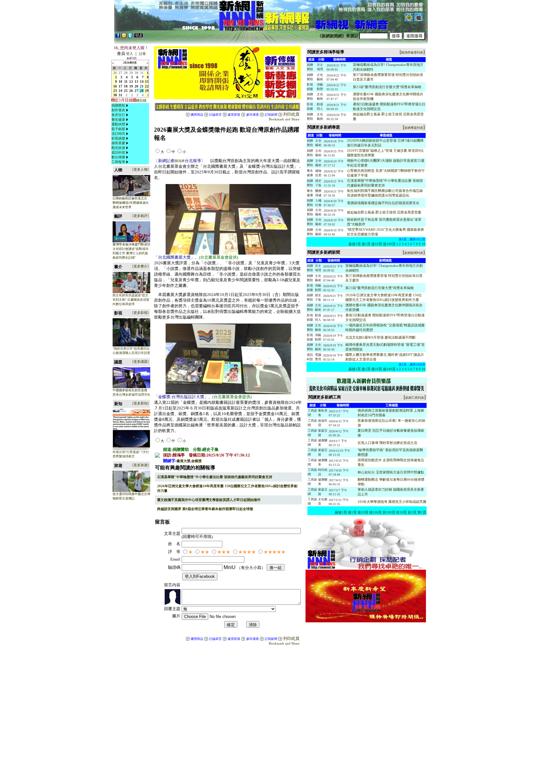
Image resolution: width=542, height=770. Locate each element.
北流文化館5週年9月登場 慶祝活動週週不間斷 (380, 337)
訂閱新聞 (271, 114)
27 (120, 73)
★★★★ (247, 552)
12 (131, 81)
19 (131, 86)
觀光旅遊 (118, 148)
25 (126, 90)
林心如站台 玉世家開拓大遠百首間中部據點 (391, 472)
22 (147, 86)
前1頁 (412, 512)
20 (136, 86)
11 (126, 81)
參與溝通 (252, 114)
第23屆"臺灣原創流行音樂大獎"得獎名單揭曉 (387, 87)
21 (142, 86)
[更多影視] (140, 312)
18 (126, 86)
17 (120, 86)
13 (136, 81)
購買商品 (197, 114)
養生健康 (118, 119)
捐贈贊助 (118, 105)
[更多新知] (140, 403)
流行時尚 (118, 133)
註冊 (142, 53)
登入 (129, 53)
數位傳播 (118, 157)
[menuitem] (120, 105)
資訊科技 (118, 152)
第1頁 (421, 512)
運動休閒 (118, 124)
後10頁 (376, 244)
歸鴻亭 (179, 161)
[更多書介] (140, 266)
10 (120, 81)
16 (115, 86)
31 (142, 73)
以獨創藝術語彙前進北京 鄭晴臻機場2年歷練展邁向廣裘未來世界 (131, 203)
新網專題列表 (413, 127)
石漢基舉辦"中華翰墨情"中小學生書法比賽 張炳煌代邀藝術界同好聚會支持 (214, 477)
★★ (204, 552)
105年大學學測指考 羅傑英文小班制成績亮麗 (392, 502)
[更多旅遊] (140, 465)
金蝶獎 (196, 461)
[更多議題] (140, 361)
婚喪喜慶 (118, 143)
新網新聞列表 (413, 253)
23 (115, 90)
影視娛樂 (118, 138)
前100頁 (389, 512)
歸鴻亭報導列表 (412, 52)
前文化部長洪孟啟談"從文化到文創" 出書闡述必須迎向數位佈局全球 (131, 299)
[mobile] (138, 37)
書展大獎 (183, 461)
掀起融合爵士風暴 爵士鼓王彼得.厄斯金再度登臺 (384, 212)
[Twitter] (130, 37)
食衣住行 (118, 115)
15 (147, 81)
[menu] (120, 133)
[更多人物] (140, 169)
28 (126, 73)
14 (142, 81)
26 (115, 73)
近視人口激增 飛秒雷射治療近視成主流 (387, 443)
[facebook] (117, 37)
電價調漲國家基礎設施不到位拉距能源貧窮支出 (383, 203)
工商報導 (118, 162)
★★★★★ (274, 552)
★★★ (223, 552)
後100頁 (389, 244)
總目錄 (141, 100)
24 (120, 90)
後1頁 (366, 244)
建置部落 (234, 114)
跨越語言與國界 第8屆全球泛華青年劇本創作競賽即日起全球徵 (205, 509)
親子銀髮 (118, 129)
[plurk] (123, 37)
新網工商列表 (414, 397)
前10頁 (401, 512)
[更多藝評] (140, 216)
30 (136, 73)
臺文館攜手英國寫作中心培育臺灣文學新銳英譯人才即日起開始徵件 (209, 500)
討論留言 (215, 114)
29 (131, 73)
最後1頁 (354, 244)
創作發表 (118, 110)
